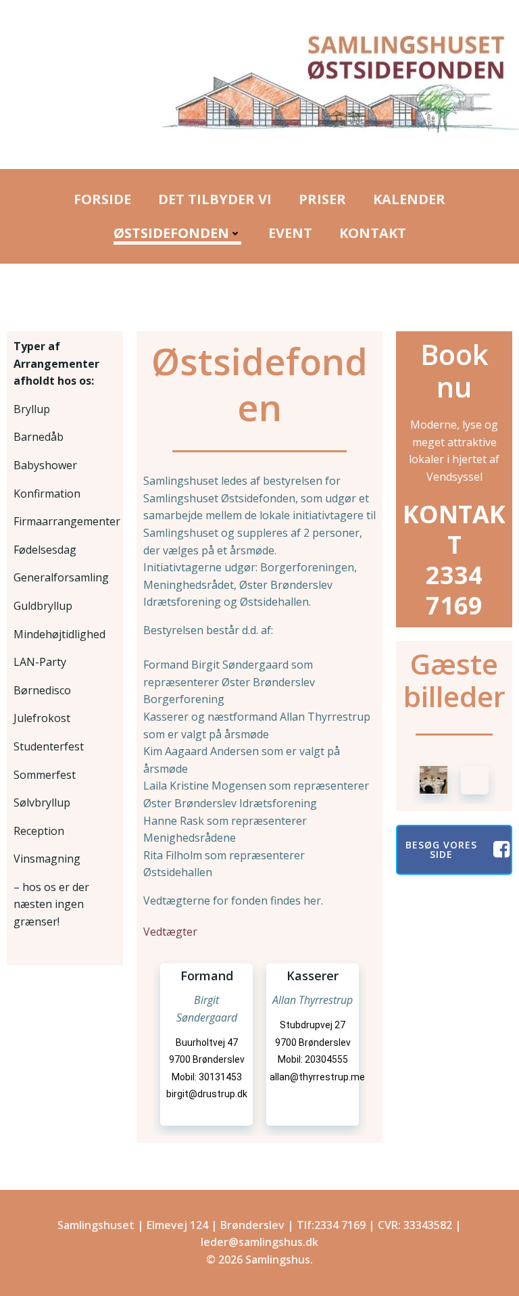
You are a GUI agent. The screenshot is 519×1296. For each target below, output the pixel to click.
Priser (322, 199)
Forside (102, 199)
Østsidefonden (171, 233)
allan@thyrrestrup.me (317, 1077)
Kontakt (372, 233)
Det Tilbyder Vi (215, 199)
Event (290, 233)
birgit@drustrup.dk (206, 1093)
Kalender (409, 199)
